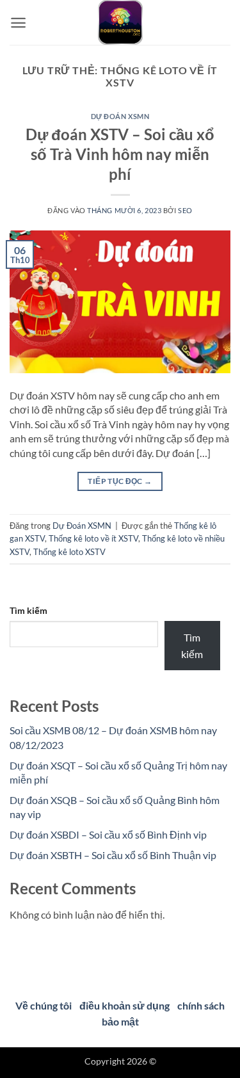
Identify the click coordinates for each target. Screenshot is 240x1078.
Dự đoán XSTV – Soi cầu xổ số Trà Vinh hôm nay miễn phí (120, 154)
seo (185, 210)
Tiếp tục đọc (120, 481)
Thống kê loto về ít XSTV (93, 538)
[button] (18, 23)
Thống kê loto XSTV (69, 552)
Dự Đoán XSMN (120, 116)
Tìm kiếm (28, 610)
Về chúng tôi (43, 1005)
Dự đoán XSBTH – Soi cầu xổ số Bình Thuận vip (113, 855)
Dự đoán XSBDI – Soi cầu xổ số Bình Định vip (108, 834)
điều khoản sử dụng (124, 1005)
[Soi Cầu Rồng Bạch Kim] (120, 22)
